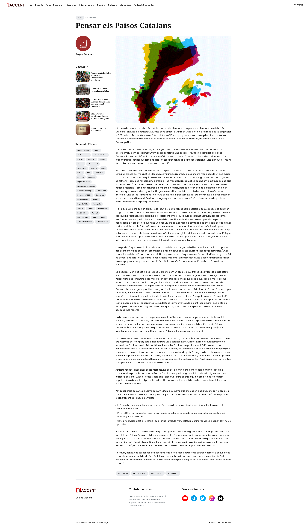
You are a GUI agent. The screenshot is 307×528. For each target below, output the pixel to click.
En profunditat (82, 199)
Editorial (95, 199)
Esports (90, 208)
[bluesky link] (220, 498)
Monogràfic (97, 204)
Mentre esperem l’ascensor (98, 129)
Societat (91, 177)
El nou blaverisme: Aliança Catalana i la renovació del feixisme (100, 103)
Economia (72, 5)
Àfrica (103, 168)
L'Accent (95, 213)
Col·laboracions (83, 155)
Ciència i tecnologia (84, 191)
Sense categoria (99, 217)
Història (102, 159)
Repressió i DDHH (83, 182)
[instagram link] (211, 498)
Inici (30, 5)
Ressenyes (100, 195)
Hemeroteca (102, 208)
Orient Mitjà (81, 168)
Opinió (79, 18)
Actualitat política (100, 155)
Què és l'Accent (84, 497)
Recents (39, 5)
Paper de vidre (82, 204)
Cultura (80, 159)
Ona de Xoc (101, 191)
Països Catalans (83, 150)
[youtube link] (185, 498)
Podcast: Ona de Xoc (144, 5)
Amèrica (94, 168)
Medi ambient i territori (86, 186)
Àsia (88, 173)
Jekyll (105, 522)
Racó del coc (82, 213)
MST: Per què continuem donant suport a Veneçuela (100, 116)
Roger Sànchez (85, 54)
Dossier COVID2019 (84, 195)
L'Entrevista (125, 5)
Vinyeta (80, 208)
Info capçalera (82, 217)
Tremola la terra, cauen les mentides (100, 89)
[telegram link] (193, 498)
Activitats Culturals (84, 222)
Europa (80, 173)
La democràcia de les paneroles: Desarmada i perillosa (101, 76)
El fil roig (80, 177)
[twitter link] (202, 498)
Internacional (93, 164)
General (80, 164)
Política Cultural (102, 222)
